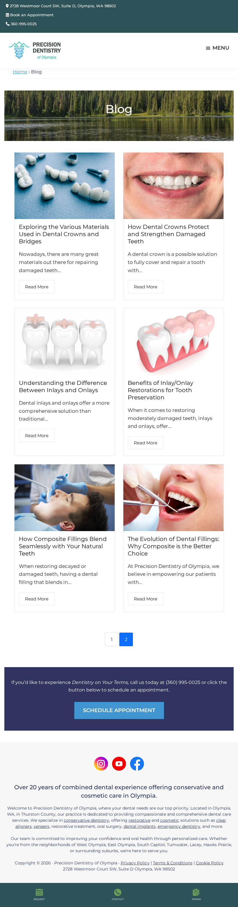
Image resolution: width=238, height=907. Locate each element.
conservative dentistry (86, 820)
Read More (36, 286)
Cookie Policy (209, 863)
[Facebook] (137, 761)
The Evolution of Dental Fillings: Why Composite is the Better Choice (173, 546)
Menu (220, 48)
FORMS (196, 899)
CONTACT (118, 899)
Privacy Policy (135, 863)
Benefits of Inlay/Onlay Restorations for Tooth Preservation (160, 390)
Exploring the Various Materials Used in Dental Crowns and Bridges (64, 234)
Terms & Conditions (172, 863)
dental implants (140, 826)
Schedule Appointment (119, 710)
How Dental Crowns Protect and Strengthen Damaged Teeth (168, 234)
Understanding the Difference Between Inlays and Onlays (63, 386)
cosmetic (169, 820)
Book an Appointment (31, 14)
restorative (139, 820)
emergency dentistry (179, 826)
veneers (41, 826)
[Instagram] (101, 761)
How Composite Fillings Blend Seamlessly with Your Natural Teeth (63, 546)
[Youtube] (119, 761)
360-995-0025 (23, 23)
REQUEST (39, 899)
